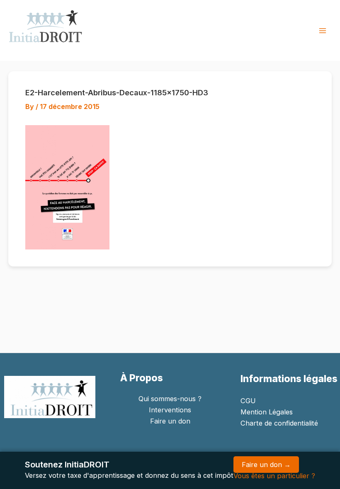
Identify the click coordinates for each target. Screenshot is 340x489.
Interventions (170, 410)
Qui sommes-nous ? (170, 399)
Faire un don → (266, 464)
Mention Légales (266, 412)
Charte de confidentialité (279, 423)
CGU (248, 401)
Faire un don (170, 421)
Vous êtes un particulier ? (274, 476)
